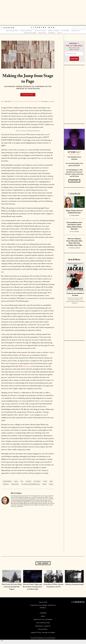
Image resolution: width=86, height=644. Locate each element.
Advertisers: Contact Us (43, 626)
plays (51, 481)
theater (44, 484)
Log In (60, 32)
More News (74, 181)
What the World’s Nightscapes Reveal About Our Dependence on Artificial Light (32, 587)
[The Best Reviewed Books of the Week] (75, 277)
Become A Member (53, 30)
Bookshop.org (42, 638)
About (43, 616)
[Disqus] (27, 530)
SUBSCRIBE (74, 58)
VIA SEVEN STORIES (27, 94)
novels (45, 481)
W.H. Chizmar (75, 231)
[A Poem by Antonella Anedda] (74, 579)
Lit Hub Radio (65, 30)
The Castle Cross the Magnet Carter (31, 484)
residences (6, 484)
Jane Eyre (28, 481)
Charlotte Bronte (7, 481)
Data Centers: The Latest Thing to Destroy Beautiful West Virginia (12, 587)
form (22, 481)
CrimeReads (51, 32)
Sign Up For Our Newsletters (43, 619)
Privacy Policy (43, 629)
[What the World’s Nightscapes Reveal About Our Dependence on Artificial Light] (32, 579)
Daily (74, 152)
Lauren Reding (75, 215)
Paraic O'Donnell (75, 248)
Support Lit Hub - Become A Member (43, 632)
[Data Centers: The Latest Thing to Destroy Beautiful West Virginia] (11, 579)
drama (16, 481)
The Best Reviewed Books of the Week (75, 294)
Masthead (43, 613)
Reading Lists (76, 30)
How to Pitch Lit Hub (43, 623)
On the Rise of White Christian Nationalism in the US (53, 585)
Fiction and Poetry (26, 30)
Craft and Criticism (12, 30)
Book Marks (42, 32)
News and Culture (40, 30)
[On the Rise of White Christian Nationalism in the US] (53, 579)
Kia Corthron (6, 101)
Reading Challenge (30, 32)
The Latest (43, 563)
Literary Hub (43, 27)
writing (51, 484)
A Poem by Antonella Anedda (74, 584)
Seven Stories (15, 484)
